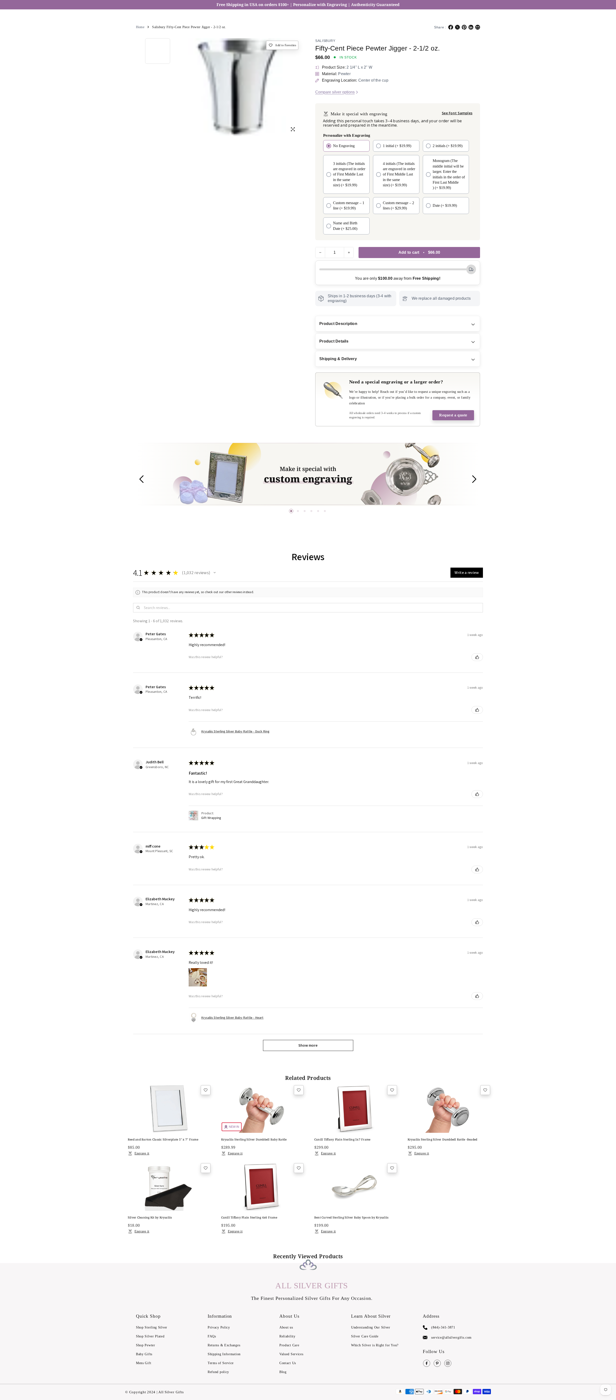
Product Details (333, 341)
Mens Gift (143, 1363)
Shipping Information (224, 1354)
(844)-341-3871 (443, 1327)
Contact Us (287, 1363)
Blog (283, 1372)
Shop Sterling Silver (151, 1327)
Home (140, 27)
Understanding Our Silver (370, 1327)
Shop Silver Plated (150, 1336)
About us (286, 1327)
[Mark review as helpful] (477, 657)
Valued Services (291, 1354)
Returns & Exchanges (224, 1345)
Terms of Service (221, 1363)
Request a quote (453, 415)
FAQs (212, 1336)
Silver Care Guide (365, 1336)
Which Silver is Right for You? (374, 1345)
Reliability (287, 1336)
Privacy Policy (219, 1327)
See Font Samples (457, 113)
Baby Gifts (144, 1354)
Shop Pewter (145, 1345)
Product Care (289, 1345)
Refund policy (218, 1372)
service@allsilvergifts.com (451, 1337)
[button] (291, 511)
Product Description (338, 324)
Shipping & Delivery (338, 359)
